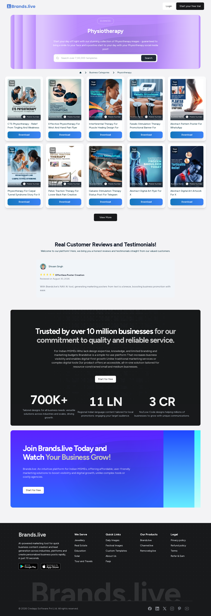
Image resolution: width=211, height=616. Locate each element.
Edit (17, 104)
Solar (77, 556)
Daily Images (112, 540)
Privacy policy (178, 540)
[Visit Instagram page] (174, 608)
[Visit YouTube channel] (188, 608)
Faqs (108, 561)
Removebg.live (148, 550)
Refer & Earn (178, 556)
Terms (174, 550)
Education (80, 550)
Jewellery (79, 540)
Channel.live (146, 545)
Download (24, 134)
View (29, 104)
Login (169, 6)
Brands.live (32, 535)
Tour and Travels (83, 561)
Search (148, 58)
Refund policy (178, 545)
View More (105, 217)
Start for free (105, 379)
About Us (111, 556)
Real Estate (80, 545)
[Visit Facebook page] (151, 608)
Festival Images (114, 545)
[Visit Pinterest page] (181, 608)
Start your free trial (190, 6)
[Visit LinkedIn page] (159, 608)
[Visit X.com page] (166, 608)
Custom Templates (116, 550)
